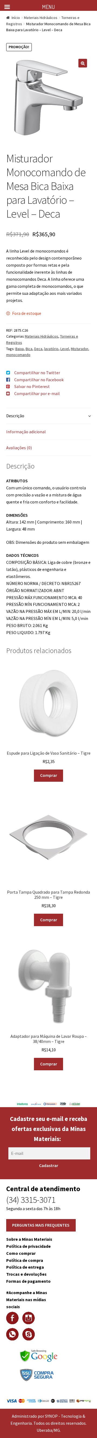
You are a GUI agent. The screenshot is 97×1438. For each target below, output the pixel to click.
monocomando (18, 354)
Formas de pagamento (28, 1281)
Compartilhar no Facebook (39, 379)
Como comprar (21, 1253)
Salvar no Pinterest (32, 386)
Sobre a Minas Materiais (29, 1239)
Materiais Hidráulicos (40, 17)
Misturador (79, 348)
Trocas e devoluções (26, 1274)
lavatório (51, 348)
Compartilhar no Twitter (37, 372)
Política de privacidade (28, 1246)
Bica (29, 348)
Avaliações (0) (19, 447)
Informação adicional (26, 431)
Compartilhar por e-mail (37, 393)
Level (64, 348)
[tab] (48, 416)
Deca (38, 348)
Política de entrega (25, 1267)
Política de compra (24, 1260)
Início (16, 17)
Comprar (48, 775)
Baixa (19, 348)
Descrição (15, 415)
